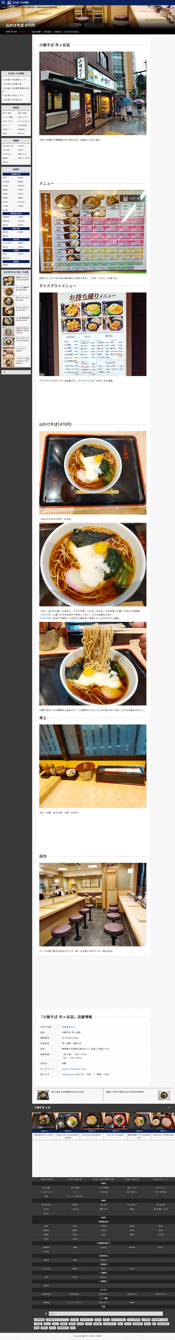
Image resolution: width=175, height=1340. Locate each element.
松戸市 (75, 1277)
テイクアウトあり (71, 32)
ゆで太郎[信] (160, 1205)
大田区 (46, 1239)
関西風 (44, 1328)
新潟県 (16, 261)
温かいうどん (132, 1188)
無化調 (80, 1324)
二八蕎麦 (146, 1320)
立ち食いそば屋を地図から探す (104, 1179)
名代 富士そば (46, 1205)
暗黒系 (63, 1324)
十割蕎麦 (38, 1324)
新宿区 (132, 1226)
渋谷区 (160, 1226)
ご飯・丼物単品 (160, 1192)
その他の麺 (104, 1192)
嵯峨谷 (132, 1209)
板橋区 (46, 1235)
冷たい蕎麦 (46, 1188)
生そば (88, 1324)
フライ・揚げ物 (133, 1320)
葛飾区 (132, 1235)
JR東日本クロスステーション (57, 1320)
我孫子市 (103, 1277)
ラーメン (75, 1192)
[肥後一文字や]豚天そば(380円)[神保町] (125, 1092)
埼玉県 (16, 239)
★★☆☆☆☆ (160, 1294)
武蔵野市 (46, 1247)
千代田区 (47, 32)
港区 (46, 1226)
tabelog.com (69, 1074)
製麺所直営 (138, 1324)
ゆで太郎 (103, 1205)
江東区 (103, 1235)
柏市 (46, 1277)
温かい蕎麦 (36, 32)
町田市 (46, 1252)
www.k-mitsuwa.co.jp (74, 1069)
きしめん (74, 1320)
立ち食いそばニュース (160, 1179)
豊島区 (75, 1230)
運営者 (132, 1303)
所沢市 (132, 1269)
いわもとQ (75, 1209)
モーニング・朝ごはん (75, 1196)
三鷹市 (75, 1247)
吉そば (46, 1209)
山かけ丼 (46, 614)
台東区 (132, 1230)
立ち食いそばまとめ (132, 1179)
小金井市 (103, 1247)
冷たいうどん (160, 1188)
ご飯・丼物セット (132, 1192)
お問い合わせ (103, 1303)
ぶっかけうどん (46, 1192)
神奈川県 (16, 228)
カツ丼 (98, 1320)
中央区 (75, 1226)
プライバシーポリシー (75, 1303)
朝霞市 (75, 1269)
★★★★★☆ (75, 1294)
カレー (106, 1320)
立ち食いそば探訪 (20, 2)
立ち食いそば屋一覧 (75, 1179)
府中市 (160, 1247)
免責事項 (46, 1303)
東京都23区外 (16, 213)
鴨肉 (72, 1328)
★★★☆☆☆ (132, 1294)
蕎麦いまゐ (104, 1209)
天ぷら (55, 1324)
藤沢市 (103, 1260)
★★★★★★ (46, 1294)
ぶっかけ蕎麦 (103, 1188)
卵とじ (47, 1324)
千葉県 (16, 250)
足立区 (75, 1235)
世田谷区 (46, 1230)
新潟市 (46, 1286)
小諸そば (58, 32)
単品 (46, 1196)
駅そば (46, 1213)
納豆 (120, 1324)
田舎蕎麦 (98, 1324)
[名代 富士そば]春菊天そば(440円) (67, 1092)
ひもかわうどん (86, 1320)
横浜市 (46, 1260)
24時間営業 (39, 1320)
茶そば (127, 1324)
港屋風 (72, 1324)
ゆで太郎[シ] (132, 1205)
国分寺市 (132, 1247)
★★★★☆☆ (24, 32)
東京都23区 (16, 174)
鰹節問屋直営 (63, 1328)
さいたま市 (46, 1269)
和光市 (103, 1269)
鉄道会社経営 (163, 1324)
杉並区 (75, 1239)
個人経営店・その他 (161, 1209)
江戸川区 (161, 1235)
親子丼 (147, 1324)
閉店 (36, 1328)
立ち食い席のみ (109, 1324)
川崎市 (75, 1260)
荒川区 (160, 1230)
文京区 (103, 1230)
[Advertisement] (16, 50)
